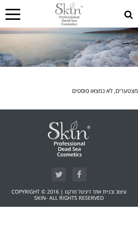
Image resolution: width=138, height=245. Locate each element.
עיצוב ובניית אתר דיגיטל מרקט (96, 192)
